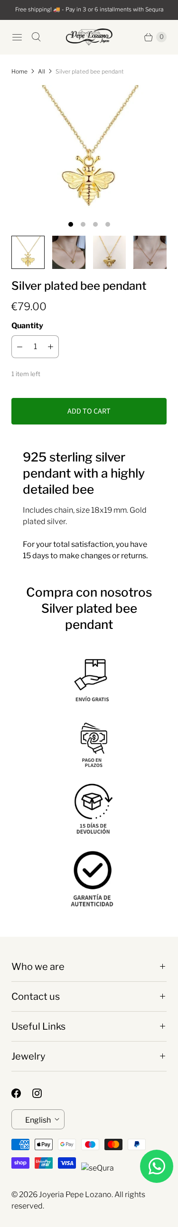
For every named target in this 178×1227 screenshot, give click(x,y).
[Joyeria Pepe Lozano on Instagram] (42, 1093)
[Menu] (17, 37)
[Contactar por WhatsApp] (156, 1166)
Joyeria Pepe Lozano (75, 1194)
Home (19, 71)
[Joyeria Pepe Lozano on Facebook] (21, 1093)
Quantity (27, 325)
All (41, 71)
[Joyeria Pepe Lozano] (89, 37)
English (38, 1120)
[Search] (36, 37)
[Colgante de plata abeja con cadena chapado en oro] (89, 149)
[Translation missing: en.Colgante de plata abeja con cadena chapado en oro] (28, 252)
